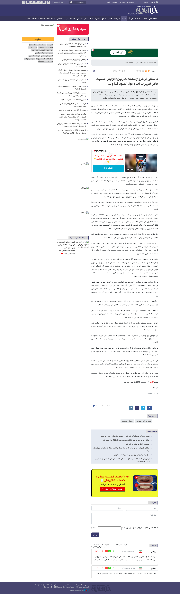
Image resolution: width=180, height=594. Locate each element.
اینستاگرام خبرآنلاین (40, 2)
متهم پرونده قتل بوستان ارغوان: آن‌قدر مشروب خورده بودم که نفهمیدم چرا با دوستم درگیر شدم (72, 73)
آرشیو (108, 2)
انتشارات (42, 18)
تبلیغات (114, 2)
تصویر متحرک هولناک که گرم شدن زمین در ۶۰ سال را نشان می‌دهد (125, 436)
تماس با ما (130, 2)
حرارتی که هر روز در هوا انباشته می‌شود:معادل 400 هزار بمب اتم (126, 440)
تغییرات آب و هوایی (144, 421)
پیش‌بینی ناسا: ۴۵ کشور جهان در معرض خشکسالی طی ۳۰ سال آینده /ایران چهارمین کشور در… (122, 460)
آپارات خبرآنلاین (32, 2)
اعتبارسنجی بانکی (46, 56)
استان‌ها (27, 18)
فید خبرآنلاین (48, 2)
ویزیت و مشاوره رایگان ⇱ (112, 489)
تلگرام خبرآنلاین (44, 2)
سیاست (144, 18)
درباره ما (122, 2)
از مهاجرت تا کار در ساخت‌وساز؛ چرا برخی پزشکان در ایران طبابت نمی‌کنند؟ (71, 131)
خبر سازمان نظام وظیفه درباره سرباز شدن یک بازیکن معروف (73, 45)
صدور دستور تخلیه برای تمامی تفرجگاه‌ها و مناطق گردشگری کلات (71, 94)
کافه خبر (60, 18)
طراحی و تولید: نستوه (77, 590)
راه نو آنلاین (41, 44)
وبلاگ (34, 18)
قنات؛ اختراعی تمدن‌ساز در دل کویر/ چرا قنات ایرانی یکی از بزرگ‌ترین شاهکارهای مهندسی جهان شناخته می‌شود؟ (66, 248)
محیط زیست (128, 62)
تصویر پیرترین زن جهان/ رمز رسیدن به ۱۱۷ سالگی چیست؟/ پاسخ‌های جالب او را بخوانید (72, 53)
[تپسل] (92, 50)
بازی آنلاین (32, 44)
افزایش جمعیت (127, 421)
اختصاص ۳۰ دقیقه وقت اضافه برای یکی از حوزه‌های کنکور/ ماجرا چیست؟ (71, 125)
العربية (146, 2)
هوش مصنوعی (82, 18)
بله (28, 2)
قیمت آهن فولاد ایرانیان (44, 53)
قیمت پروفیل (40, 58)
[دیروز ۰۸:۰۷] (82, 245)
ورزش (110, 18)
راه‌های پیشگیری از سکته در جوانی (74, 59)
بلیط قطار (49, 58)
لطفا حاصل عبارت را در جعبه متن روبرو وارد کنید (140, 527)
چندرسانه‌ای (51, 18)
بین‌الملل (117, 18)
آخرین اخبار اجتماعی (78, 39)
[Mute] (132, 169)
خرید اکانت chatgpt (45, 61)
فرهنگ (130, 18)
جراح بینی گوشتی (46, 50)
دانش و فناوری (94, 18)
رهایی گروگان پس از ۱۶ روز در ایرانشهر (72, 110)
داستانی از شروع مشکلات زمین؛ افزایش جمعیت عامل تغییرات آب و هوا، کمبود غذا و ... (127, 81)
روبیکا (23, 2)
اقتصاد (137, 18)
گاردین (151, 382)
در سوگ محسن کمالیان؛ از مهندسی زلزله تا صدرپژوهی (73, 105)
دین (67, 18)
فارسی (153, 2)
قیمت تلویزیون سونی (45, 47)
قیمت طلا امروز (34, 56)
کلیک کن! (108, 168)
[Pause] (128, 169)
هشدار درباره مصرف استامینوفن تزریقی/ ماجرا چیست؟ (71, 65)
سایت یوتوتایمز (29, 58)
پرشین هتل (35, 50)
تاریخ (104, 18)
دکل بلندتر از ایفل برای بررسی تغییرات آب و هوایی (131, 454)
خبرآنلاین (142, 10)
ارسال (95, 534)
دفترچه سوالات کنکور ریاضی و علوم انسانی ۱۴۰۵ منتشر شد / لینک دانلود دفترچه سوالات (72, 117)
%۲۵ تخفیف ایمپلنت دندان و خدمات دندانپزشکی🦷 (112, 479)
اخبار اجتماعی (140, 62)
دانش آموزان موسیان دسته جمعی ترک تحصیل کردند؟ (72, 87)
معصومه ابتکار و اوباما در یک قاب (137, 444)
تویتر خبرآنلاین (36, 2)
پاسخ (96, 551)
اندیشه (72, 18)
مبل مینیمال (32, 47)
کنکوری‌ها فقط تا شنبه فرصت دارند (73, 99)
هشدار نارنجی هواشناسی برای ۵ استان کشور (72, 81)
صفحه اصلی (153, 18)
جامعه (124, 18)
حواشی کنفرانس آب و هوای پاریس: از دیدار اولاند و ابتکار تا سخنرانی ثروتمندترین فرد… (120, 449)
